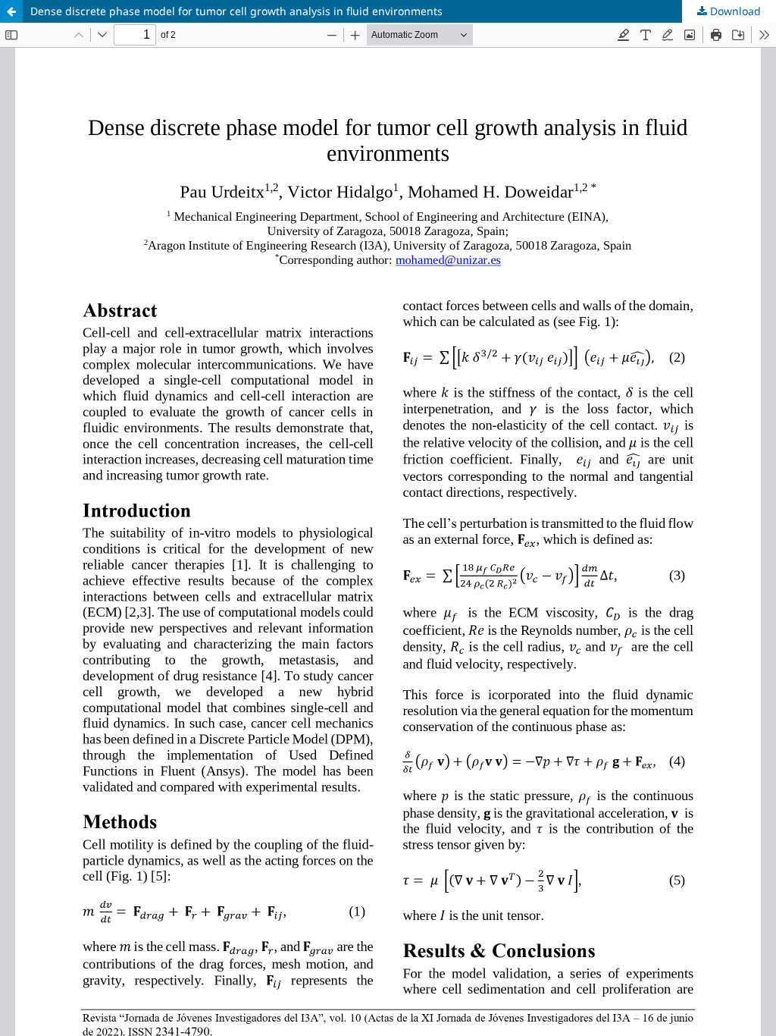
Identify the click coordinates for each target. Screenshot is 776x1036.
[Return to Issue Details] (11, 11)
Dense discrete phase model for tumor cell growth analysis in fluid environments (236, 11)
